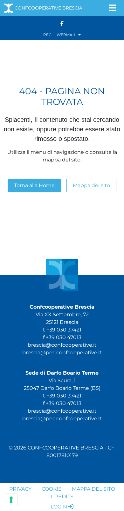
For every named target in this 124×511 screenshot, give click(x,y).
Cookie (52, 489)
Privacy (20, 489)
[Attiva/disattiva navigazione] (112, 8)
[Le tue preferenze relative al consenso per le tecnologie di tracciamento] (11, 500)
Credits (62, 497)
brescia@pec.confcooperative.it (62, 353)
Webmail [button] (67, 34)
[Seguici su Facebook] (62, 23)
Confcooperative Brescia (48, 7)
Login (59, 507)
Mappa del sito (91, 185)
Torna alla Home (34, 185)
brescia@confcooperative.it (62, 345)
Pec (47, 34)
